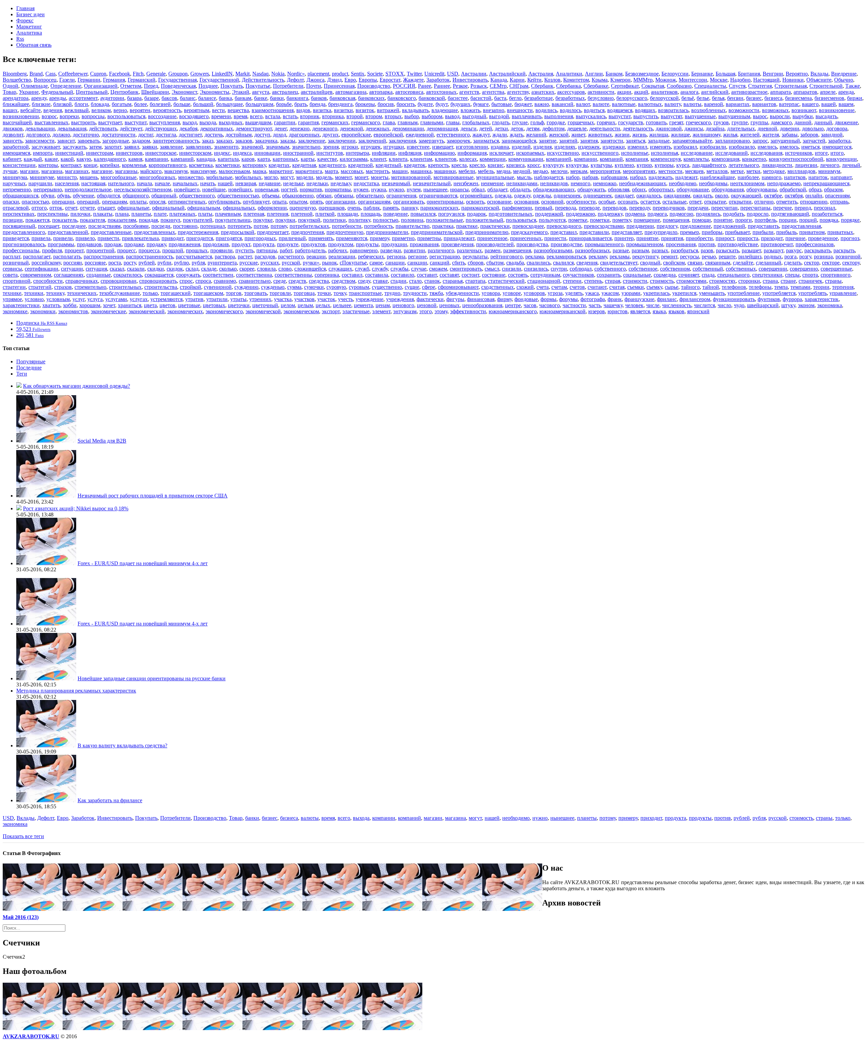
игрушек (371, 147)
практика (442, 226)
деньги (469, 128)
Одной (10, 86)
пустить (244, 250)
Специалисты (710, 86)
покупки (285, 220)
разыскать (727, 250)
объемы (270, 195)
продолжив (216, 244)
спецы (792, 275)
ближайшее (16, 104)
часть (595, 305)
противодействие (738, 244)
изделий (521, 147)
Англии (594, 74)
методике (774, 171)
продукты (367, 244)
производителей (495, 244)
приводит (173, 238)
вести (218, 110)
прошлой (172, 250)
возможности (743, 110)
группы (759, 122)
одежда (503, 195)
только (150, 293)
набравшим (614, 177)
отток (55, 208)
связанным (717, 262)
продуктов (313, 244)
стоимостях (722, 281)
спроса (203, 281)
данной (803, 122)
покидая (148, 220)
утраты (238, 299)
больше (181, 104)
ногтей (289, 189)
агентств (469, 92)
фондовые (526, 299)
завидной (832, 134)
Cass (50, 74)
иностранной (298, 153)
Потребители (288, 86)
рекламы (620, 256)
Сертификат (625, 86)
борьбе (284, 104)
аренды (57, 98)
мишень (89, 177)
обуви (48, 195)
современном (35, 275)
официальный (168, 208)
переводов (614, 208)
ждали (499, 134)
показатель (64, 220)
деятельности (604, 128)
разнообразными (553, 250)
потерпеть (239, 226)
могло (271, 177)
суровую (336, 287)
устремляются (166, 299)
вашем (846, 104)
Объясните (818, 80)
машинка (420, 171)
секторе (831, 262)
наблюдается (548, 177)
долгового (38, 134)
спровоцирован (118, 281)
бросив (386, 104)
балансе (207, 98)
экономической (263, 311)
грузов (721, 122)
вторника (333, 116)
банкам (243, 98)
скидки (155, 269)
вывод (452, 116)
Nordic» (296, 74)
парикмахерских (439, 208)
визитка (322, 110)
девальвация (72, 128)
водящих (645, 110)
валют (583, 104)
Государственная (177, 80)
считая (617, 287)
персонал (824, 208)
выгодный (474, 116)
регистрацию (444, 256)
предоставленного (24, 232)
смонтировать (466, 269)
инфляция (409, 153)
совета (10, 275)
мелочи (559, 171)
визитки (343, 110)
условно (34, 299)
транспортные (365, 293)
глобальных (475, 122)
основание (499, 202)
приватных (840, 232)
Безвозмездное (642, 74)
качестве (327, 159)
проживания (424, 244)
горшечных (581, 122)
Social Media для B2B (102, 441)
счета (542, 287)
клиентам (421, 159)
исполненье (634, 153)
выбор (411, 116)
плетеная (254, 214)
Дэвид (334, 80)
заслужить (74, 147)
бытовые (501, 104)
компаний (611, 159)
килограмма (353, 159)
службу (380, 269)
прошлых (197, 250)
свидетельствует (618, 262)
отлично (764, 202)
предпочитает (273, 232)
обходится (108, 195)
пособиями (136, 226)
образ (815, 189)
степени (572, 281)
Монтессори (693, 80)
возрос (49, 116)
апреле (828, 92)
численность (676, 305)
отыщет (106, 208)
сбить (458, 262)
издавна (500, 147)
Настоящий (766, 80)
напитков (795, 177)
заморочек (458, 141)
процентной (100, 250)
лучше (10, 171)
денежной (351, 128)
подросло (757, 214)
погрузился (451, 214)
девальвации (40, 128)
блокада (100, 104)
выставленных (51, 122)
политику (359, 220)
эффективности (468, 311)
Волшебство (17, 80)
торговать (255, 293)
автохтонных (441, 92)
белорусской (664, 98)
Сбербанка (568, 86)
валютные (623, 104)
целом (288, 305)
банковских (371, 98)
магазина (51, 171)
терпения (842, 287)
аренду (38, 98)
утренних (260, 299)
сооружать (188, 275)
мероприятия (605, 171)
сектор (811, 262)
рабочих (337, 250)
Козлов (552, 80)
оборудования (728, 189)
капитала (228, 159)
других (330, 134)
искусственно (563, 153)
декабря (188, 128)
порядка (829, 220)
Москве (718, 80)
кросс (533, 165)
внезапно (493, 110)
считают (597, 287)
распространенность (149, 256)
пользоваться (521, 220)
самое (376, 262)
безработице (538, 98)
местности (670, 171)
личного (829, 165)
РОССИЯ (404, 86)
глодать (500, 122)
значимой (252, 147)
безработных (570, 98)
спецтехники (767, 275)
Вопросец (45, 80)
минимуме (42, 177)
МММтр (643, 80)
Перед (151, 86)
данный (823, 122)
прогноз (850, 238)
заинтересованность (176, 141)
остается (650, 202)
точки (324, 293)
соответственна (254, 275)
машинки (445, 171)
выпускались (591, 116)
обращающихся (20, 195)
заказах (224, 141)
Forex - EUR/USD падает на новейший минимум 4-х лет (143, 563)
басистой (480, 98)
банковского (401, 98)
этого (425, 311)
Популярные (30, 361)
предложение (695, 226)
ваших (10, 110)
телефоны (760, 287)
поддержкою (580, 214)
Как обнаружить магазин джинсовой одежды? (76, 386)
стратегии (14, 287)
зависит (66, 141)
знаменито (226, 147)
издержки (613, 147)
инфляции (384, 153)
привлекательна (140, 238)
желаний (536, 134)
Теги (21, 374)
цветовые (189, 305)
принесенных (526, 238)
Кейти (534, 80)
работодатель (310, 250)
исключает (501, 153)
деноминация (442, 128)
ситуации (72, 269)
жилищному (706, 134)
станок (432, 281)
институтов (329, 153)
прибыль (786, 232)
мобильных (248, 177)
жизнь (639, 134)
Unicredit (434, 74)
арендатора (15, 98)
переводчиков (669, 208)
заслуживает (45, 147)
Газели (67, 80)
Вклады (819, 74)
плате (160, 214)
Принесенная (339, 86)
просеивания (681, 244)
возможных (775, 110)
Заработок (438, 80)
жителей (750, 134)
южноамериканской (563, 311)
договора (836, 128)
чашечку (613, 305)
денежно (300, 128)
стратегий (39, 287)
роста (114, 262)
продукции (394, 244)
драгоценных (304, 134)
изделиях (564, 147)
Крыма (600, 80)
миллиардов (801, 171)
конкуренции (841, 159)
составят (449, 275)
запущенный (785, 141)
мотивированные (453, 177)
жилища (658, 134)
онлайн (813, 195)
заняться (635, 141)
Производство (373, 86)
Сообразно (679, 86)
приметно (403, 238)
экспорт (331, 311)
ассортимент (83, 98)
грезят (676, 122)
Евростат (390, 80)
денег (281, 128)
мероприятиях (639, 171)
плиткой (325, 214)
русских (269, 262)
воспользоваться (126, 116)
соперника (327, 275)
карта (263, 159)
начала (144, 183)
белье (703, 98)
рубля (198, 262)
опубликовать (224, 202)
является (640, 311)
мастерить (377, 171)
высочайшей (17, 122)
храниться (129, 305)
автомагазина (350, 92)
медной (521, 171)
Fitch (138, 74)
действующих (161, 128)
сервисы (12, 269)
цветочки (239, 305)
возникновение (836, 110)
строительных (125, 287)
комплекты (696, 159)
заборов (809, 134)
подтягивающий (790, 214)
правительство (412, 226)
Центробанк (124, 92)
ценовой (427, 305)
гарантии (284, 122)
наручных (14, 183)
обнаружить (591, 189)
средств (297, 281)
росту (130, 262)
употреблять (812, 293)
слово (285, 269)
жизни (622, 134)
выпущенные (700, 116)
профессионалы (21, 250)
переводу (639, 208)
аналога (689, 92)
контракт (71, 165)
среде (279, 281)
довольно (813, 128)
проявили (221, 250)
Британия (749, 74)
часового (549, 305)
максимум (176, 171)
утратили (217, 299)
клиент (378, 159)
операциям (114, 202)
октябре (773, 195)
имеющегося (836, 147)
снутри (559, 269)
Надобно (740, 80)
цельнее (342, 305)
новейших (240, 189)
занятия (589, 141)
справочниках (81, 281)
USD (452, 74)
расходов (265, 256)
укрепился (684, 293)
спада (708, 275)
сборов (476, 262)
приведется (16, 238)
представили (594, 232)
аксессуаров (571, 92)
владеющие (444, 110)
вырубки (802, 116)
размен (493, 250)
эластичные (355, 311)
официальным (203, 208)
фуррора (792, 299)
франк (615, 299)
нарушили (40, 183)
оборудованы (761, 189)
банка (225, 98)
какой (67, 159)
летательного (743, 165)
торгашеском (208, 293)
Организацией (101, 86)
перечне (782, 208)
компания (637, 159)
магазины (126, 171)
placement (318, 74)
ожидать (702, 195)
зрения (331, 147)
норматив (311, 189)
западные (659, 141)
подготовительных (510, 214)
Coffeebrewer (72, 74)
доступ (262, 134)
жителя (770, 134)
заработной (16, 147)
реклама (534, 256)
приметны (429, 238)
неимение (492, 183)
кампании (156, 159)
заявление (171, 147)
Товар (9, 92)
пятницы (266, 250)
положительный (484, 220)
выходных (230, 122)
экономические (108, 311)
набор (572, 177)
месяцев (694, 171)
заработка (839, 141)
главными (431, 122)
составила (376, 275)
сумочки (314, 287)
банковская (342, 98)
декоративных (216, 128)
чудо (739, 305)
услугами (116, 299)
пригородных (260, 238)
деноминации (408, 128)
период (803, 208)
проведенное (823, 238)
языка (659, 311)
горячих (606, 122)
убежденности (462, 293)
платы (205, 214)
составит (427, 275)
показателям (122, 220)
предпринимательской (437, 232)
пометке (577, 220)
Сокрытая (652, 86)
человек (634, 305)
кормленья (134, 165)
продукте (287, 244)
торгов (233, 293)
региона (396, 256)
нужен (361, 189)
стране (788, 281)
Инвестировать (470, 80)
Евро (350, 80)
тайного (690, 287)
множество (191, 177)
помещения (676, 220)
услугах (139, 299)
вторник (309, 116)
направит (841, 177)
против (706, 244)
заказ (207, 141)
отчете (87, 208)
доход (279, 134)
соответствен (218, 275)
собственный (708, 269)
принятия (672, 238)
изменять (660, 147)
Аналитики (569, 74)
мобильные (219, 177)
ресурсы (689, 256)
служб (362, 269)
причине (795, 238)
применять (321, 238)
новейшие (214, 189)
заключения (402, 141)
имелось (789, 147)
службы (399, 269)
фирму (504, 299)
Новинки (793, 80)
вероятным (196, 110)
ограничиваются (438, 195)
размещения (517, 250)
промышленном (644, 244)
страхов (63, 287)
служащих (340, 269)
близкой (62, 104)
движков (13, 128)
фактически (430, 299)
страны (833, 281)
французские (639, 299)
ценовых (449, 305)
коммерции (493, 159)
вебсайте (30, 110)
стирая (612, 281)
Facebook (119, 74)
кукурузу (553, 165)
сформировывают (458, 287)
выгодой (499, 116)
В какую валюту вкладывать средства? (122, 745)
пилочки (80, 214)
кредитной (360, 165)
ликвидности (777, 165)
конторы (48, 165)
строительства (160, 287)
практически (495, 226)
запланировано (732, 141)
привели (63, 238)
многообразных (157, 177)
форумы (568, 299)
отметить (786, 202)
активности (601, 92)
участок (326, 299)
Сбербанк (542, 86)
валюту (672, 104)
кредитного (332, 165)
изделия (542, 147)
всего (256, 116)
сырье (671, 287)
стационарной (543, 281)
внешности (520, 110)
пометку (621, 220)
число (724, 305)
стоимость (662, 281)
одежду (522, 195)
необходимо (682, 183)
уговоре (512, 293)
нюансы (459, 189)
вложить (470, 110)
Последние (29, 367)
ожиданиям (677, 195)
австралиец (285, 92)
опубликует (256, 202)
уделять (574, 293)
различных (469, 250)
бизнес (754, 98)
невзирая (245, 183)
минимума (15, 177)
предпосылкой (237, 232)
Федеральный (57, 92)
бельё (687, 98)
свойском (674, 262)
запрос (760, 141)
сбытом (495, 262)
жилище (680, 134)
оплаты (138, 202)
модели (304, 177)
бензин (735, 98)
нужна (378, 189)
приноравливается (590, 238)
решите (727, 256)
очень (354, 208)
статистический (506, 281)
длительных (741, 128)
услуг (78, 299)
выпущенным (734, 116)
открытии (740, 202)
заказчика (266, 141)
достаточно (86, 134)
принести (555, 238)
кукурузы (577, 165)
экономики (43, 311)
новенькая (266, 189)
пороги (743, 220)
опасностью (35, 202)
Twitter (414, 74)
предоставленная (801, 226)
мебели (467, 171)
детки (501, 128)
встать (290, 116)
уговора (491, 293)
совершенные (836, 269)
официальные (133, 208)
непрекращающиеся (826, 183)
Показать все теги (23, 836)
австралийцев (317, 92)
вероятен (140, 110)
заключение (311, 141)
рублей (147, 262)
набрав (590, 177)
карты (308, 159)
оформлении (272, 208)
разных (660, 250)
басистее (458, 98)
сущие (412, 287)
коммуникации (525, 159)
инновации (267, 153)
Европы (368, 80)
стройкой (190, 287)
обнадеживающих (554, 189)
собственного (610, 269)
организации (340, 202)
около (721, 195)
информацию (439, 153)
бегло (515, 98)
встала (272, 116)
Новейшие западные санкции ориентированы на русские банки (152, 678)
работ (286, 250)
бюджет (523, 104)
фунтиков (769, 299)
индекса (242, 153)
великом (101, 110)
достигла (166, 134)
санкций (439, 262)
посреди (160, 226)
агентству (518, 92)
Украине (29, 92)
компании (585, 159)
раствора (225, 256)
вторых (393, 116)
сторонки (749, 281)
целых (323, 305)
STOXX (394, 74)
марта (331, 171)
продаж (113, 244)
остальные (674, 202)
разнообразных (592, 250)
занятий (568, 141)
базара (134, 98)
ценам (383, 305)
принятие (647, 238)
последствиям (104, 226)
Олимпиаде (34, 86)
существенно (387, 287)
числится (704, 305)
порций (808, 220)
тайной (710, 287)
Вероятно (797, 74)
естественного (453, 134)
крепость (438, 165)
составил (352, 275)
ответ (695, 202)
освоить (475, 202)
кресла (459, 165)
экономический (147, 311)
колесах (468, 159)
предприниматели (387, 232)
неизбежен (465, 183)
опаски (11, 202)
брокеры (365, 104)
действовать (103, 128)
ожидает (624, 195)
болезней (160, 104)
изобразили (713, 147)
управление (843, 293)
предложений (729, 226)
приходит (772, 238)
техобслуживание (119, 293)
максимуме (203, 171)
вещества (238, 110)
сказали (136, 269)
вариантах (737, 104)
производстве (566, 244)
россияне (95, 262)
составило (402, 275)
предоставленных (154, 232)
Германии (89, 80)
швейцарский (763, 305)
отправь (839, 202)
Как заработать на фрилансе (110, 800)
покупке (263, 220)
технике (12, 293)
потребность (378, 226)
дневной (767, 128)
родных (773, 256)
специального (733, 275)
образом (833, 189)
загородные (115, 141)
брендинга (340, 104)
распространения (103, 256)
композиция (725, 159)
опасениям (837, 195)
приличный (292, 238)
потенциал (212, 226)
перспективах (19, 214)
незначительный (432, 183)
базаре (151, 98)
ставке (380, 281)
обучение (83, 195)
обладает (497, 189)
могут (287, 177)
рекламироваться (566, 256)
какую (84, 159)
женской (559, 134)
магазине (101, 171)
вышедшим (258, 122)
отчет (71, 208)
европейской (388, 134)
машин (400, 171)
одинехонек (567, 195)
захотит (112, 147)
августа (260, 92)
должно (61, 134)
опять (316, 202)
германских (334, 122)
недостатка (366, 183)
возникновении (21, 116)
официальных (239, 208)
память (391, 208)
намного (771, 177)
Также (852, 86)
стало (415, 281)
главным (408, 122)
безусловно (601, 98)
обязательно (370, 195)
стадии (398, 281)
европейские (356, 134)
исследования (766, 153)
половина (412, 220)
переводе (589, 208)
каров (248, 159)
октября (794, 195)
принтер (624, 238)
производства (532, 244)
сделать (792, 262)
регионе (417, 256)
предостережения (198, 232)
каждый (33, 159)
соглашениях (69, 275)
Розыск (478, 86)
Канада (498, 80)
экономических (185, 311)
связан (695, 262)
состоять (518, 275)
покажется (37, 220)
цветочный (265, 305)
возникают (803, 110)
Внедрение (844, 74)
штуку (788, 305)
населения (67, 183)
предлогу (667, 226)
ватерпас (789, 104)
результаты (475, 256)
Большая (725, 74)
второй (354, 116)
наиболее (748, 177)
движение (846, 122)
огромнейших (476, 195)
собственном (675, 269)
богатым (121, 104)
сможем (438, 269)
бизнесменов (829, 98)
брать (300, 104)
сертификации (41, 269)
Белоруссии (675, 74)
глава (389, 122)
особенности (581, 202)
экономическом (301, 311)
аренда (846, 92)
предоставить (763, 226)
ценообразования (482, 305)
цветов (167, 305)
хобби (70, 305)
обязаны (343, 195)
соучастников (578, 275)
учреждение (369, 299)
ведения (52, 110)
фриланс (667, 299)
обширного (136, 195)
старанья (453, 281)
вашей (828, 104)
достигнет (190, 134)
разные (621, 250)
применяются (351, 238)
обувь (63, 195)
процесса (149, 250)
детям (533, 128)
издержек (589, 147)
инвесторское (160, 153)
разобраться (684, 250)
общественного (197, 195)
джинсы (693, 128)
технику (55, 293)
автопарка (381, 92)
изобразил (685, 147)
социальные (637, 275)
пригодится (199, 238)
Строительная (791, 86)
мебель (486, 171)
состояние (493, 275)
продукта (263, 244)
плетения (277, 214)
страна (770, 281)
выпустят (671, 116)
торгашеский (176, 293)
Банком (614, 74)
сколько (228, 269)
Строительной (826, 86)
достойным (239, 134)
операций (88, 202)
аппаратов (805, 92)
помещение (647, 220)
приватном (812, 232)
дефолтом (553, 128)
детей (485, 128)
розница (823, 256)
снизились (536, 269)
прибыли (763, 232)
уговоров (534, 293)
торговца (304, 293)
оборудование (693, 189)
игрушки (393, 147)
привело (85, 238)
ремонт (669, 256)
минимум (829, 171)
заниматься (486, 141)
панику (409, 208)
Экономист (184, 92)
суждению (246, 287)
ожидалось (648, 195)
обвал (478, 189)
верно (120, 110)
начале (162, 183)
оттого (39, 208)
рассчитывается (194, 256)
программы (61, 244)
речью (709, 256)
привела (40, 238)
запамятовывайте (692, 141)
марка (259, 171)
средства (319, 281)
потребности (346, 226)
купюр (644, 165)
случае (418, 269)
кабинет (12, 159)
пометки (600, 220)
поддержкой (549, 214)
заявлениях (198, 147)
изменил (637, 147)
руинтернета (222, 262)
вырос (760, 116)
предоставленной (68, 232)
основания (526, 202)
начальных (185, 183)
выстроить (83, 122)
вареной (713, 104)
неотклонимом (747, 183)
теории (821, 287)
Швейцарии (155, 92)
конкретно (754, 159)
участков (304, 299)
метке (737, 171)
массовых (352, 171)
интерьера (357, 153)
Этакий (240, 92)
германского (365, 122)
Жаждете (413, 80)
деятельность (638, 128)
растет (245, 256)
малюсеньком (234, 171)
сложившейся (310, 269)
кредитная (304, 165)
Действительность (263, 80)
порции (788, 220)
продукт (241, 244)
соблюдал (581, 269)
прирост (725, 238)
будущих (460, 104)
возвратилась (673, 110)
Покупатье (258, 86)
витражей (388, 110)
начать (207, 183)
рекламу (598, 256)
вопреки (69, 116)
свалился (563, 262)
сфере (428, 287)
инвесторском (195, 153)
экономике (15, 311)
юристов (618, 311)
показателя (92, 220)
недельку (341, 183)
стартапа (475, 281)
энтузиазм (405, 311)
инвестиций (69, 153)
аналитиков (664, 92)
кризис (496, 165)
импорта (42, 153)
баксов (169, 98)
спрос (186, 281)
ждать (516, 134)
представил (563, 232)
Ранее (424, 86)
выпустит (620, 116)
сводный (650, 262)
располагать (67, 256)
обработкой (793, 189)
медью (540, 171)
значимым (277, 147)
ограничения (401, 195)
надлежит (686, 177)
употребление (743, 293)
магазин (29, 171)
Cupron (98, 74)
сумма (294, 287)
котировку (254, 165)
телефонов (734, 287)
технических (82, 293)
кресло (477, 165)
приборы (712, 232)
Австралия (540, 74)
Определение (65, 86)
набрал (638, 177)
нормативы (338, 189)
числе (652, 305)
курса (682, 165)
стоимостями (691, 281)
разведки (390, 250)
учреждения (400, 299)
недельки (317, 183)
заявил (131, 147)
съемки (635, 287)
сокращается (159, 275)
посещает (48, 226)
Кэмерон (620, 80)
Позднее (208, 86)
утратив (194, 299)
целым (305, 305)
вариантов (764, 104)
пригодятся (229, 238)
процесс (126, 250)
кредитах (279, 165)
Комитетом (576, 80)
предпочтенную (344, 232)
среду (364, 281)
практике (467, 226)
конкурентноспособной (796, 159)
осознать (628, 202)
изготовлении (472, 147)
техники (33, 293)
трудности (415, 293)
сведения (586, 262)
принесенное (492, 238)
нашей (225, 183)
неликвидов (554, 183)
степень (593, 281)
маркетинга (308, 171)
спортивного (835, 275)
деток (517, 128)
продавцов (89, 244)
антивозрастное (749, 92)
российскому (46, 262)
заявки (149, 147)
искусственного (599, 153)
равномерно (364, 250)
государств (630, 122)
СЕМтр (498, 86)
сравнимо (225, 281)
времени (221, 116)
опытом (298, 202)
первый (543, 208)
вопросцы (93, 116)
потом (261, 226)
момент (343, 177)
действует (131, 128)
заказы (287, 141)
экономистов (73, 311)
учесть (345, 299)
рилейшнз (749, 256)
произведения (457, 244)
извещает (442, 147)
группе (740, 122)
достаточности (118, 134)
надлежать (661, 177)
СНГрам (518, 86)
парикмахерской (480, 208)
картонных (285, 159)
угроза (555, 293)
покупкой (309, 220)
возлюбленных (708, 110)
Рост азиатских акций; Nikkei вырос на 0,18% (75, 508)
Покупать (231, 86)
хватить (51, 305)
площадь (371, 214)
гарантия (308, 122)
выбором (432, 116)
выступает (110, 122)
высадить (826, 116)
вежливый (77, 110)
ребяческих (371, 256)
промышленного (604, 244)
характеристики (21, 305)
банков (319, 98)
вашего (810, 104)
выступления (164, 122)
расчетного (291, 256)
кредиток (414, 165)
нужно (396, 189)
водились (546, 110)
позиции (13, 220)
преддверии (640, 226)
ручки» (311, 262)
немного (580, 183)
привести (108, 238)
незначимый (396, 183)
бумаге (481, 104)
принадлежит (459, 238)
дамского (781, 122)
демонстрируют (254, 128)
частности (574, 305)
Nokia (277, 74)
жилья (730, 134)
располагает (36, 256)
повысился (423, 214)
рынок (329, 262)
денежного (324, 128)
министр (67, 177)
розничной (848, 256)
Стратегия (760, 86)
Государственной (219, 80)
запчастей (814, 141)
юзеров (596, 311)
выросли (780, 116)
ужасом (610, 293)
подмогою (681, 214)
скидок (175, 269)
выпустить (645, 116)
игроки (349, 147)
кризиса (515, 165)
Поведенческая (178, 86)
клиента (398, 159)
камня (135, 159)
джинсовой (669, 128)
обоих (639, 189)
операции (63, 202)
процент (74, 250)
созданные (98, 275)
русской (291, 262)
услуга (95, 299)
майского (151, 171)
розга (790, 256)
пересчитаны (755, 208)
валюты (692, 104)
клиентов (446, 159)
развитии (414, 250)
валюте (601, 104)
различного (441, 250)
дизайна (715, 128)
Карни (517, 80)
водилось (570, 110)
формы (548, 299)
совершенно (804, 269)
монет (361, 177)
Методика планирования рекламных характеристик (76, 691)
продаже (134, 244)
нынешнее (435, 189)
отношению (813, 202)
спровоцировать (158, 281)
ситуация (96, 269)
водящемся (619, 110)
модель (324, 177)
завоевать (89, 141)
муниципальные (495, 177)
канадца (205, 159)
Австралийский (507, 74)
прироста (747, 238)
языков (676, 311)
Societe (375, 74)
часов (530, 305)
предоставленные (111, 232)
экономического (224, 311)
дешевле (577, 128)
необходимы (713, 183)
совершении (773, 269)
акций (641, 92)
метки (753, 171)
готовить (656, 122)
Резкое (460, 86)
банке (260, 98)
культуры (601, 165)
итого (837, 153)
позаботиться (827, 214)
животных (600, 134)
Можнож (665, 80)
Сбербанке (596, 86)
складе (208, 269)
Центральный (92, 92)
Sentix (357, 74)
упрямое (12, 299)
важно (541, 104)
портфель (765, 220)
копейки (109, 165)
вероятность (167, 110)
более (140, 104)
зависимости (40, 141)
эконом (806, 305)
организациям (374, 202)
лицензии (806, 165)
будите (425, 104)
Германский (141, 80)
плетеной (302, 214)
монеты (379, 177)
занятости (611, 141)
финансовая (480, 299)
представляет (627, 232)
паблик (371, 208)
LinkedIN (222, 74)
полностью (385, 220)
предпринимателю (486, 232)
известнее (418, 147)
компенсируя (666, 159)
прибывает (737, 232)
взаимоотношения (273, 110)
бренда (317, 104)
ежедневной (420, 134)
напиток (818, 177)
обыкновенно (298, 195)
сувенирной (218, 287)
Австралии (473, 74)
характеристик (822, 299)
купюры (664, 165)
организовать (408, 202)
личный (851, 165)
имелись (767, 147)
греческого (698, 122)
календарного (110, 159)
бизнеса (773, 98)
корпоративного (167, 165)
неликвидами (521, 183)
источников (798, 153)
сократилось (127, 275)
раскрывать (817, 250)
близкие (41, 104)
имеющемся (16, 153)
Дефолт (295, 80)
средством (343, 281)
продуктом (340, 244)
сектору (851, 262)
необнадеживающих (642, 183)
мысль (524, 177)
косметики (227, 165)
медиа (503, 171)
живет (578, 134)
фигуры (455, 299)
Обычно (843, 80)
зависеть (12, 141)
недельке (293, 183)
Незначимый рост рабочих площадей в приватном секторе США (153, 495)
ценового (403, 305)
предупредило (660, 232)
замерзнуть (431, 141)
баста (500, 98)
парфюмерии (517, 208)
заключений (372, 141)
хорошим (89, 305)
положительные (444, 220)
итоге (821, 153)
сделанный (768, 262)
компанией (558, 159)
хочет (109, 305)
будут (442, 104)
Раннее (442, 86)
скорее (246, 269)
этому (441, 311)
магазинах (77, 171)
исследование (697, 153)
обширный (163, 195)
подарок (476, 214)
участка (283, 299)
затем (95, 147)
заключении (342, 141)
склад (192, 269)
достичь (214, 134)
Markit (242, 74)
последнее (74, 226)
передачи (698, 208)
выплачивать (527, 116)
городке (556, 122)
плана (122, 214)
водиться (594, 110)
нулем (414, 189)
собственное (643, 269)
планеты (141, 214)
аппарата (780, 92)
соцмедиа (665, 275)
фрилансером (694, 299)
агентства (493, 92)
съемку (654, 287)
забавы (790, 134)
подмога (657, 214)
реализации (342, 256)
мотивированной (411, 177)
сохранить (608, 275)
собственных (741, 269)
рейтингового (506, 256)
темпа (781, 287)
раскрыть (844, 250)
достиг (145, 134)
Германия (114, 80)
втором (373, 116)
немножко (604, 183)
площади (347, 214)
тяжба (436, 293)
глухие (520, 122)
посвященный (19, 226)
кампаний (182, 159)
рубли (164, 262)
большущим (259, 104)
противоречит (777, 244)
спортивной (16, 281)
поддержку (610, 214)
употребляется (779, 293)
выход (190, 122)
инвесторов (129, 153)
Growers (199, 74)
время (240, 116)
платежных (182, 214)
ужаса (592, 293)
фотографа (592, 299)
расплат (11, 256)
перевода (565, 208)
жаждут (481, 134)
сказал (117, 269)
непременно (17, 189)
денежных (377, 128)
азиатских (542, 92)
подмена (635, 214)
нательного (121, 183)
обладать (520, 189)
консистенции (19, 165)
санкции (417, 262)
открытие (715, 202)
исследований (731, 153)
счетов (577, 287)
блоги (81, 104)
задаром (141, 141)
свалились (538, 262)
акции (624, 92)
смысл (492, 269)
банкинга (297, 98)
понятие (723, 220)
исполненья (664, 153)
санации (395, 262)
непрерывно (48, 189)
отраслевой (16, 208)
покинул (170, 220)
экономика (829, 305)
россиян (72, 262)
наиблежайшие (717, 177)
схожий (525, 287)
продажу (156, 244)
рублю (181, 262)
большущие (229, 104)
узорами (630, 293)
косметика (201, 165)
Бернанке (702, 74)
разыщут (773, 250)
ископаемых (530, 153)
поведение (395, 214)
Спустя (737, 86)
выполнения (558, 116)
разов (707, 250)
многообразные (118, 177)
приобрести (699, 238)
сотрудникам (545, 275)
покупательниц (233, 220)
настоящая (93, 183)
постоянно (185, 226)
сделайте (743, 262)
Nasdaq (260, 74)
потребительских (309, 226)
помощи (701, 220)
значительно (306, 147)
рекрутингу (645, 256)
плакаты (102, 214)
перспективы (52, 214)
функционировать (734, 299)
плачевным (228, 214)
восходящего (194, 116)
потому (279, 226)
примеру (379, 238)
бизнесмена (798, 98)
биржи (854, 98)
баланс (187, 98)
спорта (810, 275)
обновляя (618, 189)
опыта (279, 202)
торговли (280, 293)
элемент (381, 311)
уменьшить (712, 293)
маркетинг (281, 171)
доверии (789, 128)
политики (334, 220)
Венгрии (773, 74)
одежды (542, 195)
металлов (717, 171)
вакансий (562, 104)
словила (266, 269)
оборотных (661, 189)
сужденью (272, 287)
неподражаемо (784, 183)
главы (453, 122)
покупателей (197, 220)
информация (472, 153)
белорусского (631, 98)
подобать (733, 214)
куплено (624, 165)
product (340, 74)
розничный (16, 262)
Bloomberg (15, 74)
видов (303, 110)
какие (51, 159)
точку (340, 293)
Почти (313, 86)
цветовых (214, 305)
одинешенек (598, 195)
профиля (52, 250)
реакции (316, 256)
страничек (810, 281)
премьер (689, 232)
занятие (547, 141)
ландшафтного (709, 165)
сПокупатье (353, 262)
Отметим (130, 86)
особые (606, 202)
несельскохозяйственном (142, 189)
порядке (850, 220)
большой (203, 104)
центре (513, 305)
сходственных (497, 287)
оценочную (303, 208)
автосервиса (409, 92)
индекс (222, 153)
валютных (650, 104)
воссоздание (162, 116)
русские (248, 262)
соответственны (293, 275)
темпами (800, 287)
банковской (432, 98)
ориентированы (445, 202)
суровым (359, 287)
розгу (805, 256)
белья (718, 98)
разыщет (751, 250)
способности (48, 281)
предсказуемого (529, 232)
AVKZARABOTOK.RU (31, 1036)
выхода (207, 122)
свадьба (515, 262)
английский (714, 92)
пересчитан (724, 208)
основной (552, 202)
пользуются (552, 220)
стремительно (90, 287)
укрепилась (656, 293)
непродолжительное (88, 189)
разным (640, 250)
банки (277, 98)
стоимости (635, 281)
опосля (157, 202)
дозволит (13, 134)
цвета (150, 305)
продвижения (184, 244)
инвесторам (99, 153)
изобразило (742, 147)
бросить (406, 104)
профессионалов (815, 244)
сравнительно (255, 281)
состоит (470, 275)
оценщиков (332, 208)
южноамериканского (513, 311)
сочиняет (688, 275)
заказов (243, 141)
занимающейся (519, 141)
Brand (36, 74)
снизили (511, 269)
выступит (136, 122)
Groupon (178, 74)
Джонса (315, 80)
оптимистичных (187, 202)
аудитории (112, 98)
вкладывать (415, 110)
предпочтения (307, 232)
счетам (559, 287)
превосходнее (528, 226)
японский (698, 311)
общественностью (238, 195)
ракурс (794, 250)
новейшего (186, 189)
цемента (363, 305)
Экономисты (214, 92)
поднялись (708, 214)
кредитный (388, 165)
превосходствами (604, 226)
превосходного (564, 226)
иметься (810, 147)
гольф (537, 122)
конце (90, 165)
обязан (324, 195)
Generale (156, 74)
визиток (365, 110)
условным (58, 299)
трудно (392, 293)
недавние (269, 183)
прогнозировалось (24, 244)
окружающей (746, 195)
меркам (578, 171)
